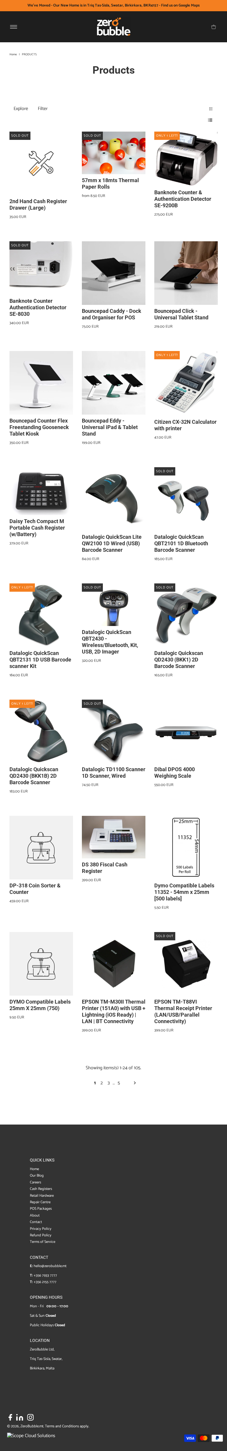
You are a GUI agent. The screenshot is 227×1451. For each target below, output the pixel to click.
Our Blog (37, 1175)
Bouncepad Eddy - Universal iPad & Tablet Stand (110, 427)
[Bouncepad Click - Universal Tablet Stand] (186, 273)
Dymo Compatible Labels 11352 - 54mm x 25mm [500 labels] (184, 892)
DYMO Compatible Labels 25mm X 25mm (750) (40, 1005)
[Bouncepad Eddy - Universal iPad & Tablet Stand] (113, 383)
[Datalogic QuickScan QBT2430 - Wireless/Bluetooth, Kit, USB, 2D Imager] (113, 604)
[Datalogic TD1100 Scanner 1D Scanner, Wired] (113, 731)
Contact (36, 1222)
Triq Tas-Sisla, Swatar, (46, 1359)
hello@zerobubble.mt (50, 1266)
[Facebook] (10, 1418)
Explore (21, 109)
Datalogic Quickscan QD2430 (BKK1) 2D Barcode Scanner (178, 659)
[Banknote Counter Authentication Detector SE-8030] (41, 268)
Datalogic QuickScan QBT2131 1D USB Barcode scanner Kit (40, 659)
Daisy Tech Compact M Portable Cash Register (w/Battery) (37, 527)
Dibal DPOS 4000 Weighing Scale (174, 772)
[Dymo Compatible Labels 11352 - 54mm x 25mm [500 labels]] (186, 847)
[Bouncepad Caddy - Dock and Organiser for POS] (113, 273)
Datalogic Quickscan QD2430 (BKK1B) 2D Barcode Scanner (33, 775)
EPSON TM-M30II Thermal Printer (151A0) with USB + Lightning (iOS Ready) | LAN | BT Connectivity (113, 1011)
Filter (43, 109)
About (35, 1215)
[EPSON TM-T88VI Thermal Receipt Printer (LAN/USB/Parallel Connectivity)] (186, 964)
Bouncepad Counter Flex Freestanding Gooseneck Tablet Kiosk (39, 427)
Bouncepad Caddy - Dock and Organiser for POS (111, 314)
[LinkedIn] (19, 1418)
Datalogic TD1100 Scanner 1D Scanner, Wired (113, 772)
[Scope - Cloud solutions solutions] (31, 1436)
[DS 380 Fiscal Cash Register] (113, 837)
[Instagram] (30, 1418)
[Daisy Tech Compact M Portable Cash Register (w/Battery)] (41, 491)
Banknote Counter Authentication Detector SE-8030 (38, 307)
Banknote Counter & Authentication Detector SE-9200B (182, 198)
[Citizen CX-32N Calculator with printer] (186, 383)
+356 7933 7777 (45, 1275)
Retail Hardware (42, 1196)
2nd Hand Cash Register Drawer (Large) (38, 204)
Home (13, 54)
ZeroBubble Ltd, (42, 1349)
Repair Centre (40, 1202)
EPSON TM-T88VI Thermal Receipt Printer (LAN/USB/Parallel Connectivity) (183, 1011)
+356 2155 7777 (45, 1282)
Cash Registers (41, 1189)
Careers (35, 1182)
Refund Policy (40, 1235)
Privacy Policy (40, 1229)
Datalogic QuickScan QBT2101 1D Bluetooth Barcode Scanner (181, 543)
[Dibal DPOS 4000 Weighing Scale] (186, 731)
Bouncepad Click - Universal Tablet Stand (181, 314)
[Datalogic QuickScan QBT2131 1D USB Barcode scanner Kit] (41, 615)
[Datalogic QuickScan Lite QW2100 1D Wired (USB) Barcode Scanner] (113, 499)
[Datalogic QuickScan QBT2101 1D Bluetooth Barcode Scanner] (186, 499)
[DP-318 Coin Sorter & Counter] (41, 847)
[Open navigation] (13, 27)
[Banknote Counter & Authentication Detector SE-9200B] (186, 159)
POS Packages (41, 1209)
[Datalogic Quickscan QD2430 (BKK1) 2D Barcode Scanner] (186, 615)
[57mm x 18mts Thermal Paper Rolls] (113, 153)
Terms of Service (42, 1242)
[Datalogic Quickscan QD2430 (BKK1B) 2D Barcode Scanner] (41, 731)
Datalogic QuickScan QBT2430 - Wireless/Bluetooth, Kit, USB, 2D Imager (110, 642)
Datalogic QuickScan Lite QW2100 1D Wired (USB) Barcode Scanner (112, 543)
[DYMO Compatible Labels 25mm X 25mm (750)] (41, 964)
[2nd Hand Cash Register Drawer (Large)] (41, 163)
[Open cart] (213, 27)
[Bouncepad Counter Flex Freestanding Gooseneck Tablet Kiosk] (41, 383)
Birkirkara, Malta (42, 1368)
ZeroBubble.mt (31, 1426)
